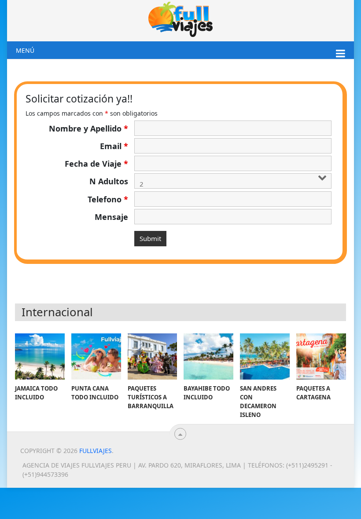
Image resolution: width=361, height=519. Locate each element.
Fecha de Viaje (96, 163)
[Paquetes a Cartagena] (321, 356)
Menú (25, 50)
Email (114, 146)
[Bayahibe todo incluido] (208, 356)
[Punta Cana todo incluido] (96, 356)
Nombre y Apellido (88, 128)
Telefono (108, 199)
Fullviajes (95, 450)
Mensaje (111, 216)
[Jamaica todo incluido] (40, 356)
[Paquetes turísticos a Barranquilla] (152, 356)
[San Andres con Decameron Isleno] (265, 356)
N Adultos (108, 181)
